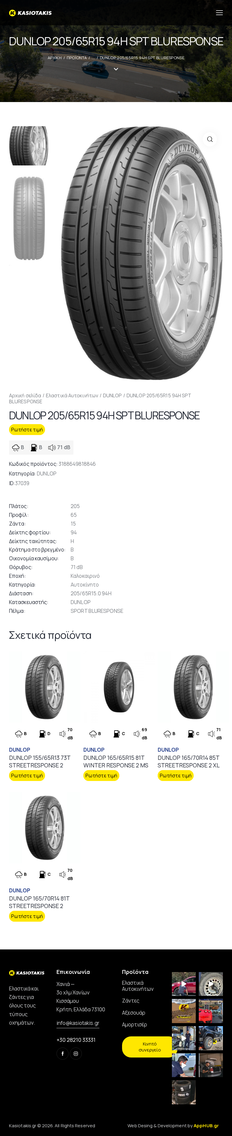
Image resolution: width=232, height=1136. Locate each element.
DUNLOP (112, 395)
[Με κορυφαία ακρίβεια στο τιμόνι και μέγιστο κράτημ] (184, 1092)
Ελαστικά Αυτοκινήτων (72, 395)
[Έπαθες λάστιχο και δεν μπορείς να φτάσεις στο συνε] (184, 984)
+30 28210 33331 (75, 1039)
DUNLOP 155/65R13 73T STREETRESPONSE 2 (39, 761)
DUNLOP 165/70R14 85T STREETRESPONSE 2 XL (189, 761)
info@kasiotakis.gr (77, 1022)
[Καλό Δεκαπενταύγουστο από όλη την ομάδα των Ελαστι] (184, 1011)
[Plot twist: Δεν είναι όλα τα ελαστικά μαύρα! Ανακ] (184, 1038)
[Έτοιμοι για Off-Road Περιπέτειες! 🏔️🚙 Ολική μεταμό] (211, 1038)
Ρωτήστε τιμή (27, 429)
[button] (210, 139)
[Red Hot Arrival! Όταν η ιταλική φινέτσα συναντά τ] (211, 1011)
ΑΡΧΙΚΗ (55, 57)
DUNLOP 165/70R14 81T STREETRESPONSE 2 (39, 902)
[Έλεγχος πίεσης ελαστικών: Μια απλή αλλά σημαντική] (211, 1065)
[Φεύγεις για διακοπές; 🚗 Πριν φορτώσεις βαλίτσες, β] (184, 1065)
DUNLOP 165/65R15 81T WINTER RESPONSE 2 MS (115, 761)
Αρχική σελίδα (25, 395)
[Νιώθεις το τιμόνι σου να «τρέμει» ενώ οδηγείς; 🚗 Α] (211, 984)
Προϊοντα (77, 57)
